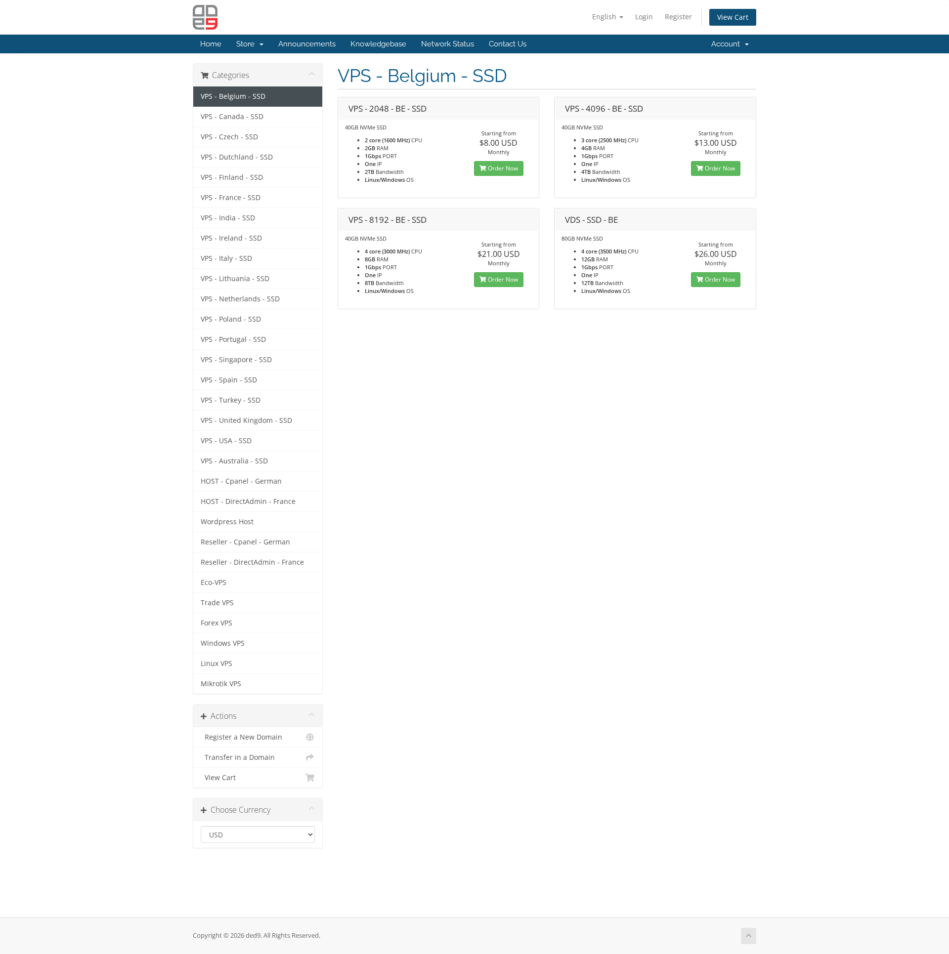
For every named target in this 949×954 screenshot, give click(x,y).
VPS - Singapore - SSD (236, 359)
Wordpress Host (227, 521)
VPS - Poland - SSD (231, 319)
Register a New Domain (241, 737)
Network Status (447, 44)
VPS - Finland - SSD (232, 177)
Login (644, 16)
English (605, 16)
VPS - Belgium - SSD (233, 96)
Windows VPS (223, 643)
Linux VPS (216, 663)
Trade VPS (217, 602)
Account (727, 44)
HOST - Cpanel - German (241, 481)
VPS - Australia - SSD (234, 460)
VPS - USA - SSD (226, 440)
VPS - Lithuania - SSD (235, 278)
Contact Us (507, 44)
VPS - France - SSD (230, 197)
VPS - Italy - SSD (226, 258)
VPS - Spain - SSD (229, 379)
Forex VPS (216, 623)
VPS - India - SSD (228, 217)
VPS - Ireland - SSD (231, 238)
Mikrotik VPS (221, 683)
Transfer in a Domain (238, 757)
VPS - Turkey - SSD (230, 400)
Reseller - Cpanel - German (245, 542)
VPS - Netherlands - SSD (240, 298)
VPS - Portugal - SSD (233, 339)
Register (678, 16)
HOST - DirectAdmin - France (248, 501)
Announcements (307, 44)
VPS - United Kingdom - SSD (246, 420)
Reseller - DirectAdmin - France (252, 562)
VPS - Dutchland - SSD (237, 157)
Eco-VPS (213, 582)
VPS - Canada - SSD (232, 116)
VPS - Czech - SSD (229, 136)
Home (210, 44)
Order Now (502, 168)
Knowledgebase (378, 44)
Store (247, 44)
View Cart (732, 17)
